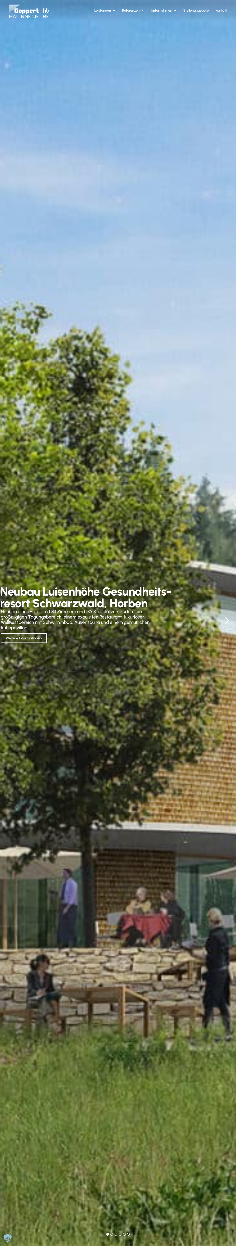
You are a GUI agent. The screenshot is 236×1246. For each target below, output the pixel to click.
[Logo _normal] (29, 9)
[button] (114, 10)
